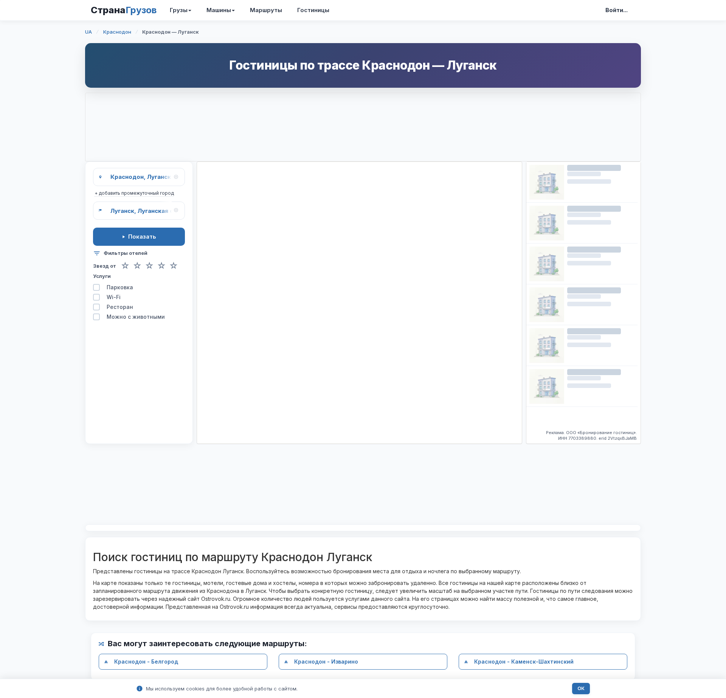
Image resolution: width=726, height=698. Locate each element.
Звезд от (104, 266)
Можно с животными (136, 316)
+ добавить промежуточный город (134, 193)
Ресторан (120, 307)
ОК (581, 688)
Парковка (120, 287)
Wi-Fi (114, 297)
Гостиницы (313, 10)
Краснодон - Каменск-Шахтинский (524, 661)
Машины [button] (218, 10)
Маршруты (266, 10)
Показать (142, 236)
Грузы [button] (179, 10)
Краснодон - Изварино (326, 661)
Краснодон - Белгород (146, 661)
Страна (124, 10)
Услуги (102, 276)
